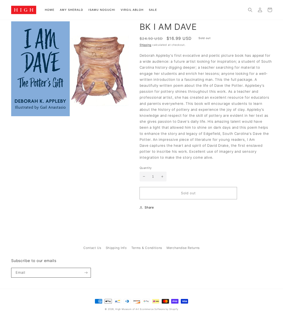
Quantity (146, 168)
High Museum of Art (127, 309)
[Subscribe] (86, 273)
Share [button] (149, 207)
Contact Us (92, 248)
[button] (250, 10)
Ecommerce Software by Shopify (159, 309)
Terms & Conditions (146, 248)
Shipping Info (116, 248)
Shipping (145, 44)
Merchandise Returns (183, 248)
